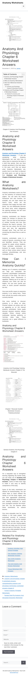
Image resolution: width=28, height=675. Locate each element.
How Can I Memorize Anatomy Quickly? (13, 83)
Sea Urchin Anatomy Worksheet (14, 560)
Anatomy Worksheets (12, 3)
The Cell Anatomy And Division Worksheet (15, 565)
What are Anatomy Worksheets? (13, 80)
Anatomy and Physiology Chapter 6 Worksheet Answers (13, 77)
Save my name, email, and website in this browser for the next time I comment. (13, 645)
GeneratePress (14, 672)
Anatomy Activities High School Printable (15, 549)
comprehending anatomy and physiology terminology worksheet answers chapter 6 (13, 586)
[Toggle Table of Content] (22, 74)
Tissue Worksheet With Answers (15, 570)
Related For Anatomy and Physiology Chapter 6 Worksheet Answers (15, 95)
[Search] (23, 662)
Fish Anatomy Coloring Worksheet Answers (15, 554)
